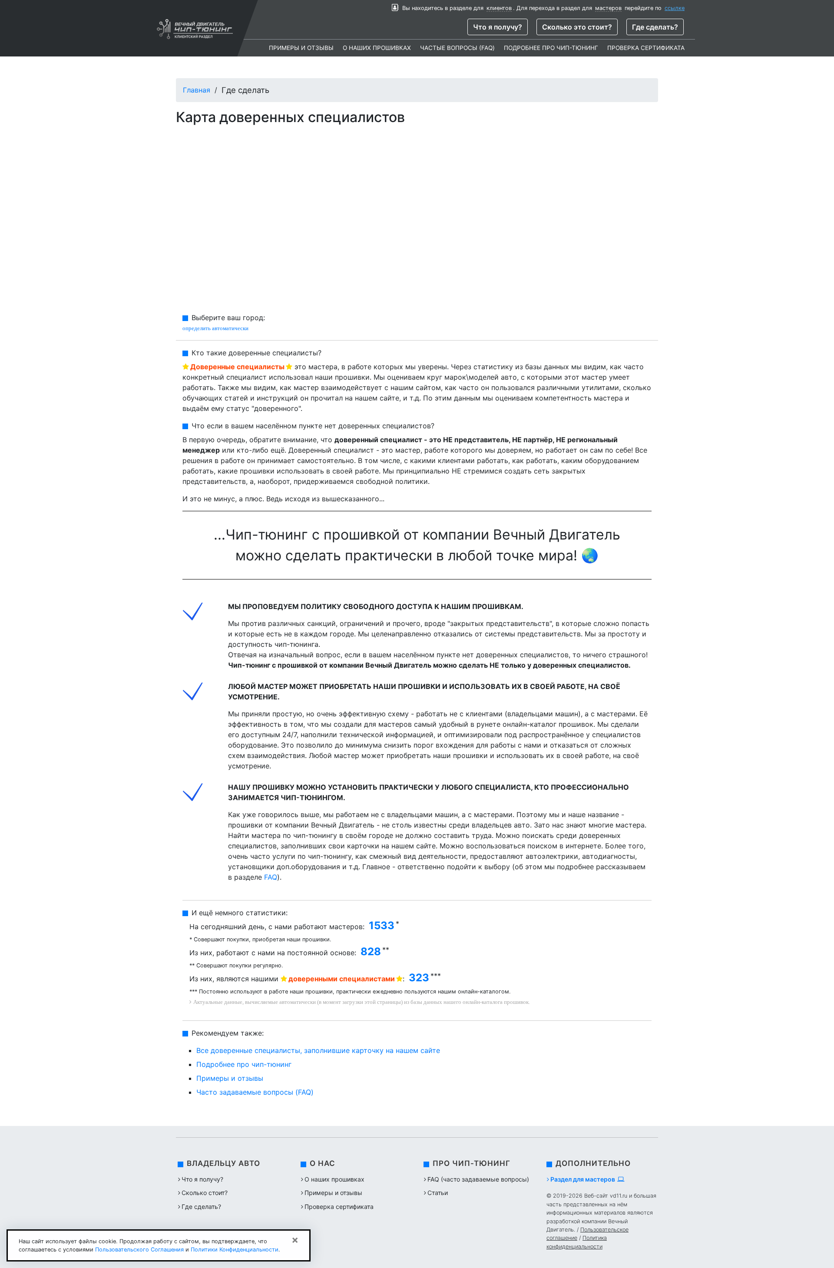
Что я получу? (497, 27)
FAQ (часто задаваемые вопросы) (478, 1179)
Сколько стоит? (205, 1192)
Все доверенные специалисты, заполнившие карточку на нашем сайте (318, 1050)
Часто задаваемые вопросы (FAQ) (255, 1092)
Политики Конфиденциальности (234, 1249)
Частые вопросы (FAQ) (457, 47)
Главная (196, 90)
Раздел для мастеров (582, 1179)
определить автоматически (215, 328)
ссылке (675, 8)
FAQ (270, 877)
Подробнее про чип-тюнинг (551, 47)
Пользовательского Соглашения (139, 1249)
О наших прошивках (377, 47)
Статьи (437, 1192)
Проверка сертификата (646, 47)
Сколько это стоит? (577, 27)
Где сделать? (655, 27)
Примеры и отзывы (301, 47)
